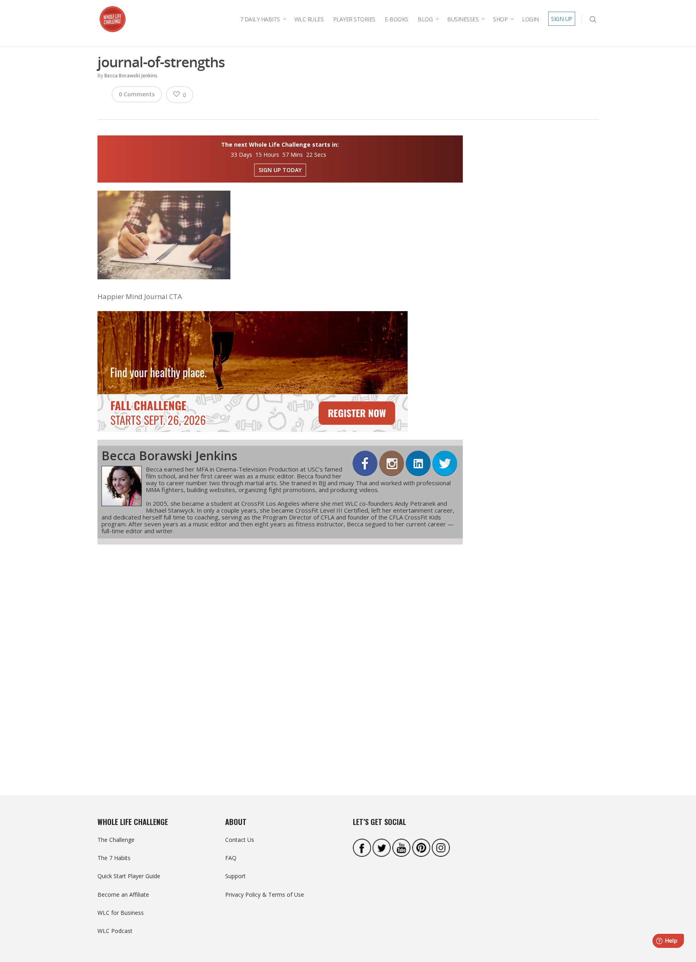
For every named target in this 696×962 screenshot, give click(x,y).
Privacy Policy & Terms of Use (264, 894)
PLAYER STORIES (354, 19)
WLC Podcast (115, 931)
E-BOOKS (396, 19)
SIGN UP (561, 19)
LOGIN (530, 19)
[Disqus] (280, 655)
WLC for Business (120, 912)
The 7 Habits (113, 858)
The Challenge (116, 840)
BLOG (425, 19)
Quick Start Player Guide (128, 876)
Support (235, 876)
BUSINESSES (462, 19)
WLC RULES (309, 19)
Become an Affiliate (123, 894)
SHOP (500, 19)
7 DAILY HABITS (260, 19)
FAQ (230, 858)
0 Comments (137, 94)
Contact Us (239, 840)
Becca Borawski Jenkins (130, 75)
